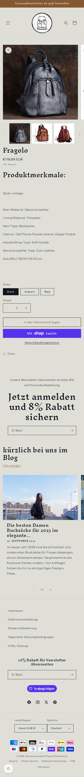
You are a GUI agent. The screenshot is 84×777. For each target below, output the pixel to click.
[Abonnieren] (71, 430)
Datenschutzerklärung (23, 619)
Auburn (29, 291)
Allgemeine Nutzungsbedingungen (31, 637)
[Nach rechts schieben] (79, 134)
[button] (8, 23)
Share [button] (11, 353)
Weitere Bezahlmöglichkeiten (42, 342)
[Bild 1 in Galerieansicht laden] (20, 133)
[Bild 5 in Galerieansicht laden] (64, 133)
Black (10, 291)
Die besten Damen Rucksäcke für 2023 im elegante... (32, 530)
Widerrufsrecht (29, 761)
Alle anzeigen (12, 465)
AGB (72, 761)
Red (47, 291)
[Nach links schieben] (4, 134)
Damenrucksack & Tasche (40, 756)
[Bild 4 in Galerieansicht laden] (42, 133)
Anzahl (7, 300)
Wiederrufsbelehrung (22, 628)
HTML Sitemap (18, 646)
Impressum (15, 610)
